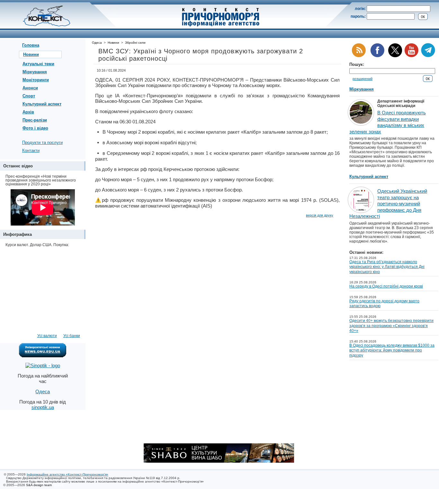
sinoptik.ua (42, 407)
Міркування (34, 71)
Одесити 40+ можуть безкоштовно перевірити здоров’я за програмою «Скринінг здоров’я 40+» (391, 325)
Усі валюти (47, 335)
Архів (28, 112)
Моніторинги (35, 79)
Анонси (30, 87)
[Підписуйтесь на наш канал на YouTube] (411, 56)
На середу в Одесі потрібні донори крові (386, 286)
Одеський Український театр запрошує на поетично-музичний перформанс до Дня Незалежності (388, 203)
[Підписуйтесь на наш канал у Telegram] (428, 56)
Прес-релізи (34, 120)
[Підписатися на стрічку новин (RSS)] (358, 56)
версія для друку (319, 215)
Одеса (97, 42)
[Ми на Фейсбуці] (377, 56)
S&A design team (39, 485)
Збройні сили (135, 42)
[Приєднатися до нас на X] (395, 56)
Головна (30, 45)
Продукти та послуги (42, 142)
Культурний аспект (41, 104)
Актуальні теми (38, 63)
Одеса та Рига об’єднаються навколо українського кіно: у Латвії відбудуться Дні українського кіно (387, 267)
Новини (31, 54)
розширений (362, 79)
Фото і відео (35, 128)
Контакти (31, 150)
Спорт (28, 95)
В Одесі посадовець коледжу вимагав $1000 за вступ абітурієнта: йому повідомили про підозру (392, 350)
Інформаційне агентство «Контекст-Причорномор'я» (67, 474)
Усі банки (71, 335)
